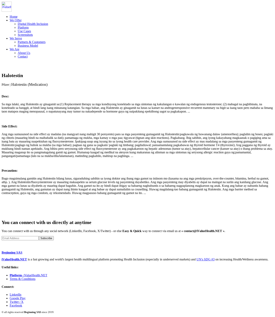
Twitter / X (17, 302)
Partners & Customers (31, 42)
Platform (23, 27)
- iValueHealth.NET (28, 275)
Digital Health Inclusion (33, 24)
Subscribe (46, 238)
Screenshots (25, 34)
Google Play (18, 298)
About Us (24, 53)
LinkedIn (15, 294)
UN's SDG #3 (205, 259)
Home (14, 16)
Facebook (16, 305)
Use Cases (24, 31)
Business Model (28, 45)
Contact (23, 56)
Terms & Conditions (22, 279)
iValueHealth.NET (14, 259)
